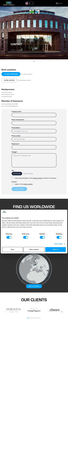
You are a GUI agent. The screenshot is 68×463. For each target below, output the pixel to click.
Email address (16, 127)
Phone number (16, 136)
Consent (14, 182)
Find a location (34, 286)
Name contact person (18, 119)
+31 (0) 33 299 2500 (11, 74)
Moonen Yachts (13, 310)
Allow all (55, 249)
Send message (19, 189)
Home (12, 50)
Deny (12, 249)
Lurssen (54, 310)
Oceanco (34, 310)
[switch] (25, 237)
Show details (58, 244)
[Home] (13, 3)
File (13, 170)
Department (15, 144)
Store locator (9, 80)
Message (14, 152)
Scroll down (34, 61)
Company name (16, 111)
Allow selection (34, 249)
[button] (29, 3)
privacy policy (37, 178)
